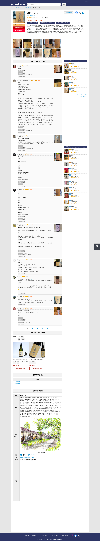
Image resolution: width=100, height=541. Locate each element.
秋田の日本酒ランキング (75, 61)
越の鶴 (72, 187)
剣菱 (72, 162)
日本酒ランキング (33, 22)
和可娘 (72, 181)
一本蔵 (29, 455)
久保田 (72, 206)
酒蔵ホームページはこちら (27, 457)
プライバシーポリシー (43, 535)
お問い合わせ (65, 535)
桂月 (72, 200)
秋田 (28, 15)
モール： (15, 339)
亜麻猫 (72, 88)
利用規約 (34, 535)
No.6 (72, 69)
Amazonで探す (19, 24)
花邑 (72, 76)
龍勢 (72, 193)
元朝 (72, 155)
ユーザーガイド (55, 535)
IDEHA (33, 455)
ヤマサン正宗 (73, 174)
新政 (72, 82)
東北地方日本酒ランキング (47, 22)
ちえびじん (73, 168)
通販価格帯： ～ (34, 20)
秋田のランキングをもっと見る (81, 94)
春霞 (21, 455)
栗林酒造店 (32, 15)
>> (50, 328)
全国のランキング (83, 96)
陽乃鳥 (72, 63)
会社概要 (27, 535)
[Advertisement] (25, 515)
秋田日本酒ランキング (63, 22)
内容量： (15, 336)
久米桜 (72, 149)
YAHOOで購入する (21, 368)
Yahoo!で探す (18, 30)
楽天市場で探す (19, 27)
